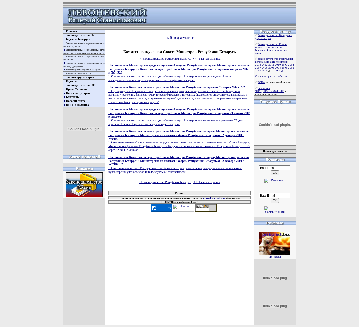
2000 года (278, 70)
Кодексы (71, 81)
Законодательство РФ (80, 85)
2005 (271, 67)
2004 (278, 67)
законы (270, 47)
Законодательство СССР (78, 73)
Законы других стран (80, 77)
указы (278, 47)
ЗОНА (261, 82)
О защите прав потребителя (271, 76)
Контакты (72, 97)
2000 (265, 70)
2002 (291, 67)
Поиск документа (77, 104)
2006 (265, 67)
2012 (265, 64)
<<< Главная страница (206, 58)
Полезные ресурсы (78, 93)
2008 (291, 64)
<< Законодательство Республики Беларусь (165, 58)
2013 (258, 64)
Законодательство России (272, 44)
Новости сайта (75, 101)
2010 (278, 64)
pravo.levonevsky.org (213, 198)
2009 (284, 64)
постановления (278, 49)
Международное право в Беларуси (83, 69)
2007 (258, 67)
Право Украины (76, 89)
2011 (271, 64)
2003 (284, 67)
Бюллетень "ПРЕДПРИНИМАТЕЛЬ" (269, 90)
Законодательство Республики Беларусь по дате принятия (274, 60)
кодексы (259, 47)
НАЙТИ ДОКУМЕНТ (179, 38)
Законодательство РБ (80, 35)
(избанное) (261, 49)
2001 (258, 70)
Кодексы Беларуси (78, 39)
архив (258, 52)
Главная (71, 31)
